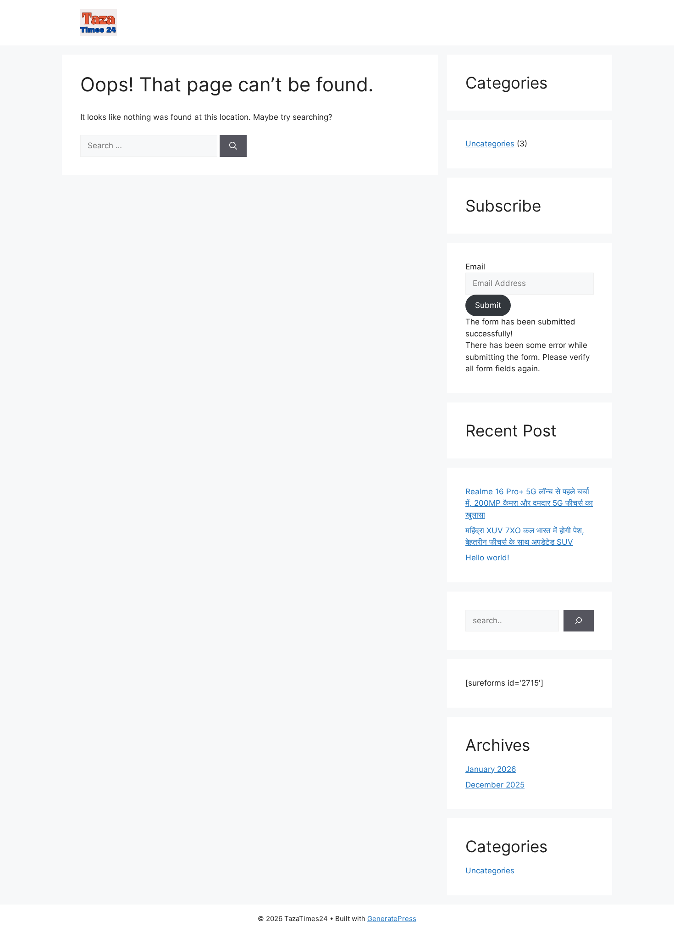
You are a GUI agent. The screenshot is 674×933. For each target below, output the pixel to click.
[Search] (233, 146)
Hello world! (487, 557)
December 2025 (495, 784)
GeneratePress (391, 918)
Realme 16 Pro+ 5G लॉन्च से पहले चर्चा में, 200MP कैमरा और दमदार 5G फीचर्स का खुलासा (529, 503)
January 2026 (490, 769)
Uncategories (489, 143)
